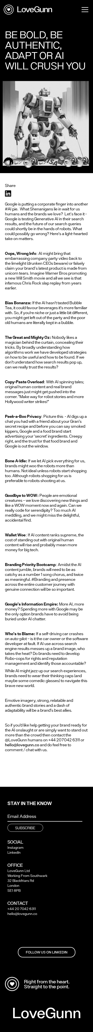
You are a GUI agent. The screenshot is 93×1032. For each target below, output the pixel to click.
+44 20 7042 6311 (21, 909)
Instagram (15, 848)
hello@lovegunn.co (22, 745)
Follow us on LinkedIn (46, 952)
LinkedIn (14, 852)
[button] (85, 9)
